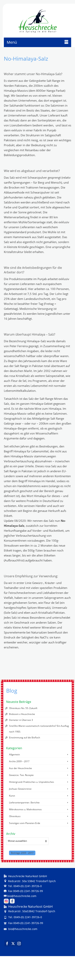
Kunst (12, 795)
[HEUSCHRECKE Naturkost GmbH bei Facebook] (12, 901)
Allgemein (14, 754)
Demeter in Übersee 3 (21, 720)
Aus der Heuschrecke (20, 768)
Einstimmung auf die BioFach (24, 737)
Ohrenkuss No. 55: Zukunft (23, 708)
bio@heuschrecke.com (21, 896)
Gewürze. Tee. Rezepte (21, 775)
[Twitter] (13, 943)
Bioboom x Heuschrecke (22, 714)
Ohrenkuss (15, 816)
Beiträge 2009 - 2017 (22, 852)
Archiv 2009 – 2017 (19, 761)
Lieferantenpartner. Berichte (24, 802)
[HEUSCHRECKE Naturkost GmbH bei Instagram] (6, 901)
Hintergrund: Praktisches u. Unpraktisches (31, 782)
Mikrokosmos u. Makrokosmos (25, 809)
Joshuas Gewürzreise (20, 788)
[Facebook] (7, 943)
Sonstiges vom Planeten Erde (24, 823)
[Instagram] (19, 943)
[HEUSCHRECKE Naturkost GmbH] (37, 21)
